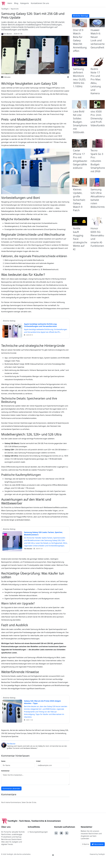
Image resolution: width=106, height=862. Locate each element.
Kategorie (24, 3)
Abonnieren (98, 844)
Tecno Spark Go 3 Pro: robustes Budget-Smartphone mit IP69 (98, 161)
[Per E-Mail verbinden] (61, 833)
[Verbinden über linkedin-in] (56, 833)
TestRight (5, 9)
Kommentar (5, 771)
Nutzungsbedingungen (39, 832)
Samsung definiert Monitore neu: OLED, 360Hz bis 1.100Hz (79, 77)
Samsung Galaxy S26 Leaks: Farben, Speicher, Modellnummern (43, 533)
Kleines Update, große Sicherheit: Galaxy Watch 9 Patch (79, 200)
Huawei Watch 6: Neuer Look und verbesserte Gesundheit (98, 38)
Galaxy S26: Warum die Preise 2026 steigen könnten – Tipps (42, 702)
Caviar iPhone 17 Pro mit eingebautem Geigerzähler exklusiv (81, 159)
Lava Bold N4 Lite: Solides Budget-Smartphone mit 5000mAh (80, 122)
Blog (16, 3)
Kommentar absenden (11, 788)
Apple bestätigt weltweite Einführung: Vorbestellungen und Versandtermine (40, 325)
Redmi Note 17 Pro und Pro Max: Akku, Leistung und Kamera (96, 81)
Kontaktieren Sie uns (40, 3)
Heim (9, 3)
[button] (67, 77)
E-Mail (38, 761)
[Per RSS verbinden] (67, 833)
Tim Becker (11, 744)
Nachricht (15, 9)
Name (3, 761)
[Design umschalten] (53, 855)
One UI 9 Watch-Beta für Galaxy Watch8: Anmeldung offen (80, 40)
